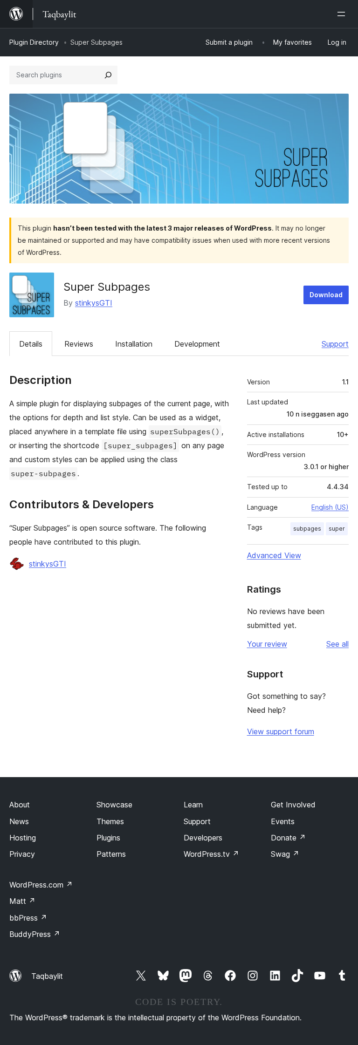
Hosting (22, 837)
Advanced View (274, 555)
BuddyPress (34, 934)
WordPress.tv (211, 854)
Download (326, 295)
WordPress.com (41, 884)
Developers (203, 837)
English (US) (330, 507)
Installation (133, 343)
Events (283, 821)
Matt (22, 901)
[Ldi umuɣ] (343, 14)
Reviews (78, 343)
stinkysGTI (93, 302)
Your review (267, 644)
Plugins (108, 837)
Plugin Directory (34, 42)
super (337, 528)
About (19, 804)
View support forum (280, 731)
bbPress (28, 917)
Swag (285, 854)
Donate (288, 837)
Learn (193, 804)
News (19, 821)
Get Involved (293, 804)
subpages (307, 528)
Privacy (22, 854)
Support (335, 343)
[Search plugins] (108, 75)
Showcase (114, 804)
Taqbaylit (47, 976)
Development (197, 343)
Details (30, 343)
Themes (110, 821)
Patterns (111, 854)
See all (337, 644)
